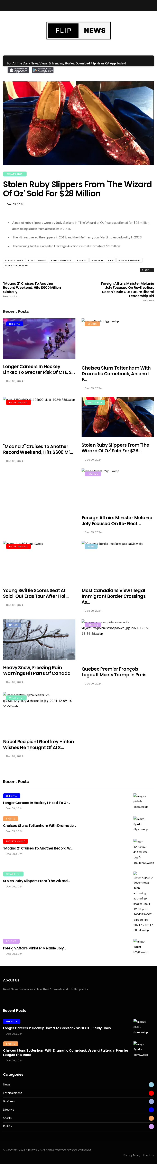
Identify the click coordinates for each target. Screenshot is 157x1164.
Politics (93, 473)
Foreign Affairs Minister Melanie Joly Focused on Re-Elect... (117, 521)
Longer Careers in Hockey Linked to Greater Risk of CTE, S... (39, 369)
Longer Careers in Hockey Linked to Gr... (36, 802)
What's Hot (14, 174)
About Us (148, 1155)
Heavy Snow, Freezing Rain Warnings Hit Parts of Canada (37, 671)
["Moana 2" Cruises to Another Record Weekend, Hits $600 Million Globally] (39, 418)
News (91, 546)
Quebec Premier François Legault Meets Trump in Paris (114, 672)
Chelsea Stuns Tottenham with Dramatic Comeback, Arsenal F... (116, 374)
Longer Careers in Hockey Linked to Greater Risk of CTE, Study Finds (57, 1028)
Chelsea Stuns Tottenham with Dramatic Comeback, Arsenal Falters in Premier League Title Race (65, 1052)
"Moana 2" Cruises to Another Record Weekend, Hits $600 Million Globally (32, 289)
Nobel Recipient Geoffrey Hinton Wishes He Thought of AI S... (38, 745)
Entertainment (18, 402)
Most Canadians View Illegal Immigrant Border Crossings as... (114, 596)
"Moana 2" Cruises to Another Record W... (38, 848)
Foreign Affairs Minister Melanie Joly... (34, 948)
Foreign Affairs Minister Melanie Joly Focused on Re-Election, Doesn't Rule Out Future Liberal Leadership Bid (127, 291)
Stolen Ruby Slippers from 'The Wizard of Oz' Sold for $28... (115, 448)
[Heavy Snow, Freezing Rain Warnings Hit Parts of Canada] (39, 639)
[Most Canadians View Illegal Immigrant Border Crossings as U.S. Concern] (118, 562)
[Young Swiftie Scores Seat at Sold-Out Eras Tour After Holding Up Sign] (39, 562)
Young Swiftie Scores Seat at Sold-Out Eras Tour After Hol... (36, 593)
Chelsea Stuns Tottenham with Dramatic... (39, 825)
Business (9, 1101)
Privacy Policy (131, 1155)
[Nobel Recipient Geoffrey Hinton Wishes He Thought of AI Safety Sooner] (39, 713)
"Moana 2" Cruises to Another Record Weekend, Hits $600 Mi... (38, 449)
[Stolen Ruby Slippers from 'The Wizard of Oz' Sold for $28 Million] (118, 417)
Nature (13, 625)
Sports (92, 324)
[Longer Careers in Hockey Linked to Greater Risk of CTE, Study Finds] (39, 338)
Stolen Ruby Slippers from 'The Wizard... (36, 880)
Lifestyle (14, 324)
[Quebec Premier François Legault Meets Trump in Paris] (118, 640)
